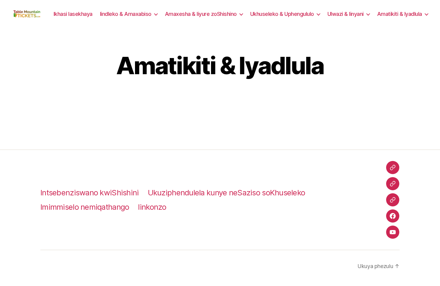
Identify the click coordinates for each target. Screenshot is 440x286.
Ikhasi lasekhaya (73, 14)
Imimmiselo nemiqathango (84, 207)
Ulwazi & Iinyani (345, 14)
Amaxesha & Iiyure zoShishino (201, 14)
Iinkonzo (152, 207)
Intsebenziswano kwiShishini (89, 192)
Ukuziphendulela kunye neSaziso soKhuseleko (226, 192)
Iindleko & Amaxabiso (125, 14)
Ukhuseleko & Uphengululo (282, 14)
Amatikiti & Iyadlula (399, 14)
